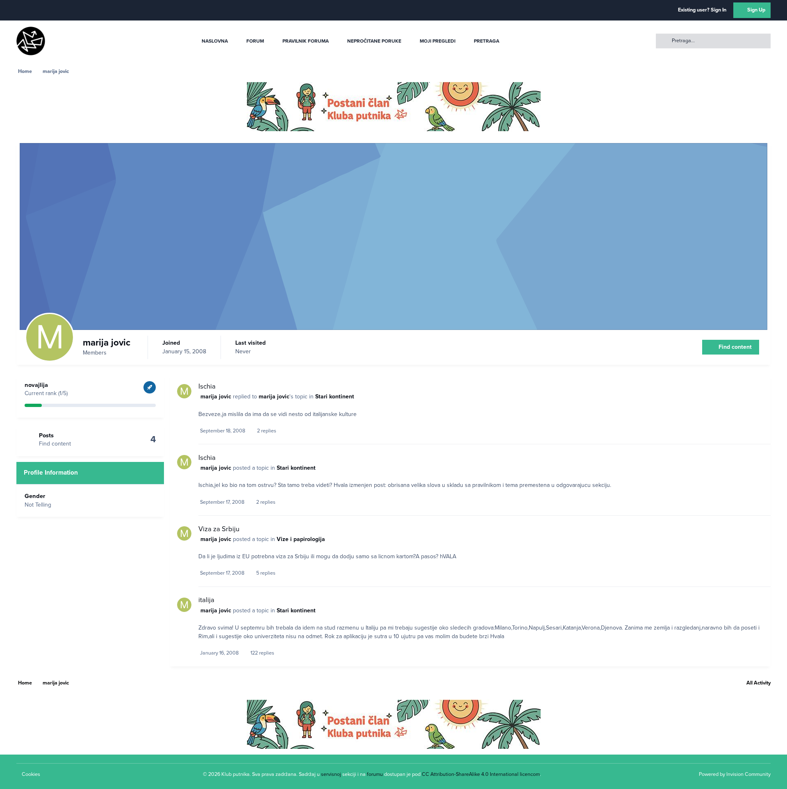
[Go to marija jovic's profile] (184, 391)
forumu (375, 774)
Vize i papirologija (301, 539)
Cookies (31, 774)
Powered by (735, 774)
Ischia (207, 386)
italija (206, 600)
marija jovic (215, 396)
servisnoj (331, 774)
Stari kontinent (334, 396)
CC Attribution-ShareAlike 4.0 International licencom (481, 774)
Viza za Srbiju (218, 529)
